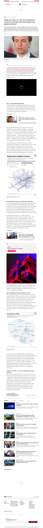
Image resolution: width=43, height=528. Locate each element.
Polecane (14, 400)
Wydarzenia (24, 4)
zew (7, 64)
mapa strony (6, 514)
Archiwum (22, 504)
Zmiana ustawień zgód (14, 502)
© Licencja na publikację (10, 393)
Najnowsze (21, 400)
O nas (5, 501)
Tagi (28, 400)
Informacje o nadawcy (14, 504)
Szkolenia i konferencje (8, 511)
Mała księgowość (32, 504)
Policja (17, 402)
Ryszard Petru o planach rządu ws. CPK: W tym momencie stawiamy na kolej (27, 119)
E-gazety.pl (31, 502)
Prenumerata (22, 503)
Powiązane (6, 400)
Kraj (11, 17)
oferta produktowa (21, 514)
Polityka (14, 17)
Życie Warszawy (32, 507)
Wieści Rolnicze (31, 506)
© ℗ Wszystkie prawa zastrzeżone (12, 394)
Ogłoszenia (22, 502)
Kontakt (5, 502)
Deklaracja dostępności (14, 505)
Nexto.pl (30, 503)
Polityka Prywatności (14, 501)
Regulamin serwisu (13, 503)
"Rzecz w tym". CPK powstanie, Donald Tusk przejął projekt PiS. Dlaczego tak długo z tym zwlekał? (27, 236)
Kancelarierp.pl (31, 505)
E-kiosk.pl (30, 501)
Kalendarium (13, 514)
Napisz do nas (6, 503)
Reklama (21, 501)
